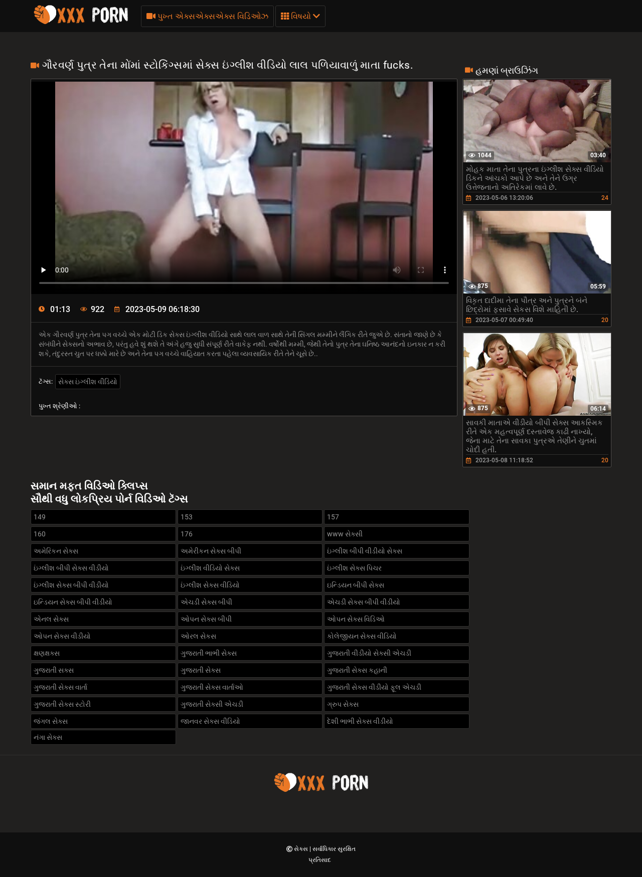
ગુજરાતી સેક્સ (201, 670)
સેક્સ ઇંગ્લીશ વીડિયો (87, 382)
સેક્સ (301, 848)
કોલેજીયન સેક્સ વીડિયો (362, 636)
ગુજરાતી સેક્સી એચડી (212, 704)
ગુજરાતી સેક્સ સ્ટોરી (62, 704)
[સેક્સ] (81, 23)
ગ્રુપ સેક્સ (343, 704)
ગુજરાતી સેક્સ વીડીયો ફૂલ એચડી (374, 687)
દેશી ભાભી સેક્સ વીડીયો (360, 721)
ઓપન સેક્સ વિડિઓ (356, 619)
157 (333, 517)
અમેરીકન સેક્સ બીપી (211, 551)
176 (187, 534)
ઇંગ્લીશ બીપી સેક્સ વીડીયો (71, 568)
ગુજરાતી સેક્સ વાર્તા (60, 687)
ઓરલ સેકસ (198, 636)
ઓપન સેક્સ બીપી (206, 619)
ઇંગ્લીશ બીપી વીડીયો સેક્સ (364, 551)
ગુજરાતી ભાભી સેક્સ (209, 653)
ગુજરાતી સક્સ (54, 670)
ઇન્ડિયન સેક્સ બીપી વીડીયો (73, 602)
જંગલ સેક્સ (51, 721)
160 (40, 534)
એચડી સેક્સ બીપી (206, 602)
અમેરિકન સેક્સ (56, 551)
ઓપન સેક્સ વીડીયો (62, 636)
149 (40, 517)
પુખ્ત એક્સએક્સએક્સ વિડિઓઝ (211, 16)
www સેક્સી (345, 534)
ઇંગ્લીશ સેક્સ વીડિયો (210, 585)
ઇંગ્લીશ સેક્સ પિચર (354, 568)
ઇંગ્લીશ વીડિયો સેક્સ (210, 568)
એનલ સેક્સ (51, 619)
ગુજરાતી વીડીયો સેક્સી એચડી (369, 653)
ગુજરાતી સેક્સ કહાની (357, 670)
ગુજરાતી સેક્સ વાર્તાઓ (212, 687)
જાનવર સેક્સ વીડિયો (210, 721)
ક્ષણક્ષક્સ (47, 653)
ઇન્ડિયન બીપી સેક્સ (355, 585)
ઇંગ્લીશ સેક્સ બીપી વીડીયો (71, 585)
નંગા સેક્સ (48, 737)
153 (187, 517)
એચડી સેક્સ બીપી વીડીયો (363, 602)
